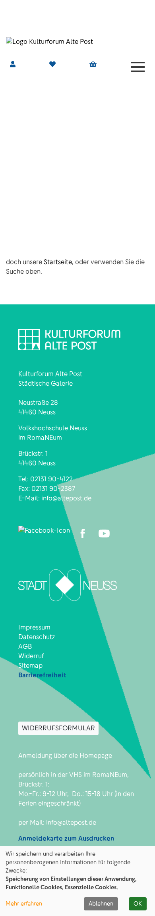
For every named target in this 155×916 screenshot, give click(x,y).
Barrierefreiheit (42, 675)
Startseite (58, 262)
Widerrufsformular (58, 728)
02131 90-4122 (51, 479)
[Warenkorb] (93, 64)
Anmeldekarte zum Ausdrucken (66, 838)
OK (138, 903)
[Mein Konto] (12, 64)
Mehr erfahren (24, 903)
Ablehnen (101, 903)
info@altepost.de (66, 498)
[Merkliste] (52, 64)
